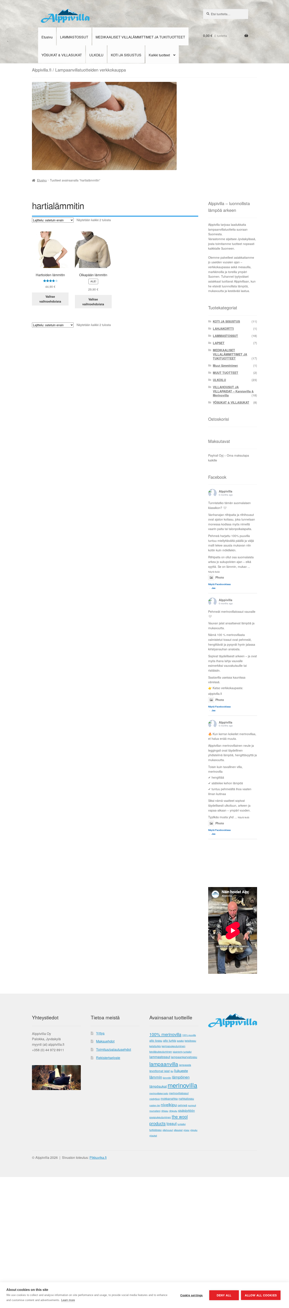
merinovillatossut (179, 1093)
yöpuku (193, 1130)
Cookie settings (191, 1295)
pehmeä (182, 1105)
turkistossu (155, 1130)
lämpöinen (181, 1077)
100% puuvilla (189, 1035)
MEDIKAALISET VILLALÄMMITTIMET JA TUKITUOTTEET (140, 37)
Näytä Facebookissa (219, 584)
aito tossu (155, 1040)
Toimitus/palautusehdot (113, 1049)
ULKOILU (96, 55)
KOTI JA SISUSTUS (126, 55)
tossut (172, 1123)
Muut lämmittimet (225, 365)
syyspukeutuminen (160, 1117)
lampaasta (185, 1065)
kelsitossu (190, 1041)
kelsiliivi (180, 1040)
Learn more (68, 1300)
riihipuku (173, 1110)
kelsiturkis (155, 1046)
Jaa (213, 588)
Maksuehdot (105, 1041)
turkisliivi (182, 1124)
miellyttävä (154, 1098)
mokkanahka (169, 1098)
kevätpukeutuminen (160, 1052)
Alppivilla (225, 491)
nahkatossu (186, 1098)
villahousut (167, 1130)
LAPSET (218, 343)
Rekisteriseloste (108, 1057)
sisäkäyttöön (186, 1110)
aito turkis (169, 1040)
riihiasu (164, 1110)
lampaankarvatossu (184, 1057)
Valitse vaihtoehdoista (50, 298)
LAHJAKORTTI (223, 328)
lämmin (155, 1077)
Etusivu (47, 37)
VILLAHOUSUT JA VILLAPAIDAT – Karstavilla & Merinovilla (233, 391)
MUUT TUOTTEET (225, 373)
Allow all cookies (261, 1295)
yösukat (153, 1135)
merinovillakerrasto (158, 1093)
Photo (219, 577)
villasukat (178, 1130)
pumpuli (192, 1105)
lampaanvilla (163, 1063)
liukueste (181, 1070)
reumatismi (154, 1110)
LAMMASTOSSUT (74, 37)
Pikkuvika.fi (98, 1157)
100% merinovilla (165, 1034)
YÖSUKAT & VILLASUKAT (61, 55)
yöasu (186, 1130)
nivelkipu (169, 1104)
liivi (172, 1071)
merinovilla (182, 1085)
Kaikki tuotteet (159, 55)
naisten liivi (154, 1105)
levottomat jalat (159, 1071)
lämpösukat (158, 1086)
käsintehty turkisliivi (182, 1051)
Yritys (100, 1033)
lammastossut (159, 1056)
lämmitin (167, 1077)
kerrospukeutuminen (173, 1046)
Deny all (224, 1295)
